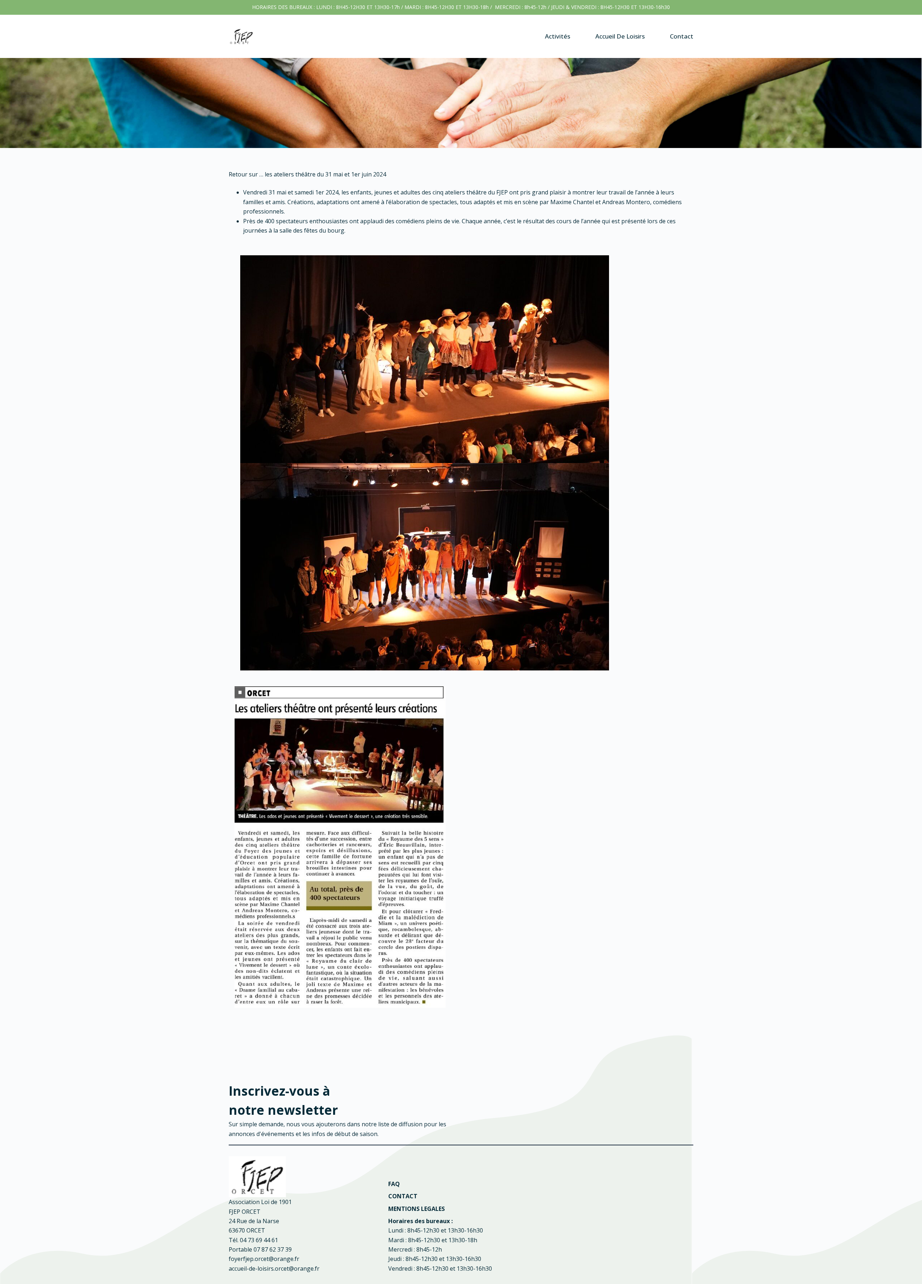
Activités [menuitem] (557, 36)
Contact (402, 1196)
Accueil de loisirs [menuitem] (620, 36)
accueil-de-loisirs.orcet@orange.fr (274, 1268)
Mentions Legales (416, 1209)
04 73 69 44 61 (259, 1240)
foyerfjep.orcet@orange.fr (264, 1259)
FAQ (394, 1184)
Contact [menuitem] (681, 36)
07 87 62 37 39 (273, 1249)
